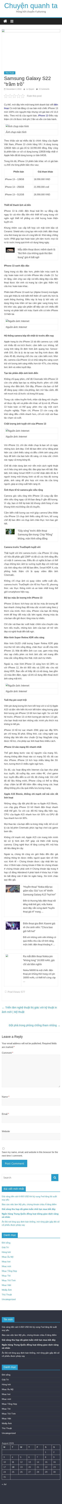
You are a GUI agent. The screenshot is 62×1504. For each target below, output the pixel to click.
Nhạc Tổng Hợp (9, 1271)
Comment (7, 1052)
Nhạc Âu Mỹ (7, 1257)
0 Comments (44, 89)
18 (13, 1467)
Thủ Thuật (10, 73)
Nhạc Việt (6, 1285)
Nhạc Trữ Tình (9, 1280)
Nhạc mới (6, 1266)
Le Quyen (30, 89)
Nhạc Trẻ (6, 1275)
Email (5, 1114)
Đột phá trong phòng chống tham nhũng (34, 1025)
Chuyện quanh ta (31, 6)
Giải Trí (5, 1247)
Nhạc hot (6, 1261)
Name (5, 1096)
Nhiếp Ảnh (7, 1290)
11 (13, 1462)
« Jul (4, 1484)
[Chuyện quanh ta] (5, 21)
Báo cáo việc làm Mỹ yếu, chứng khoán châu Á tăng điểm (29, 1204)
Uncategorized (9, 1299)
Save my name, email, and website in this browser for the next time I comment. (30, 1154)
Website (6, 1131)
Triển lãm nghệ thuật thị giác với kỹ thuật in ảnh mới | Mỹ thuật (29, 1009)
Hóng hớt (6, 1252)
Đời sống (6, 1242)
